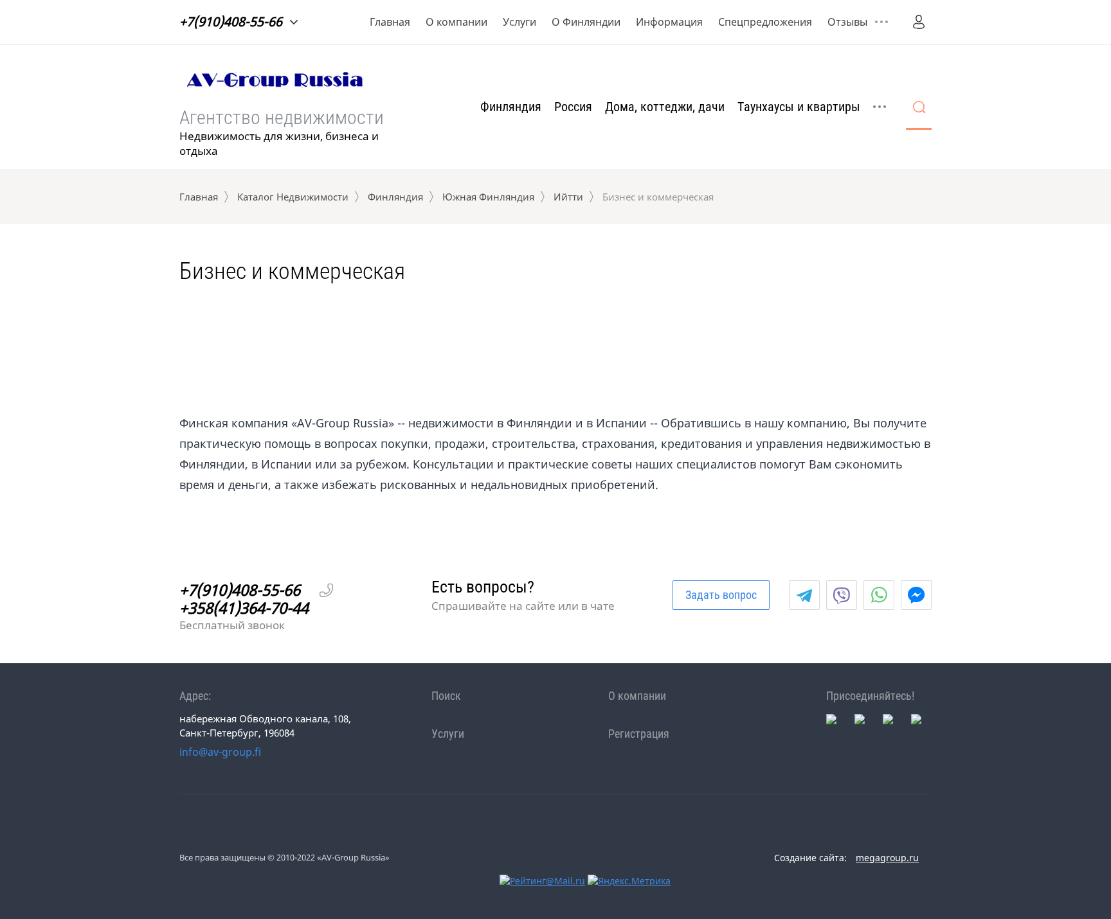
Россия (573, 106)
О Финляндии (586, 22)
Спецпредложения (765, 22)
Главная (390, 22)
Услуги (519, 22)
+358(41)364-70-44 (244, 608)
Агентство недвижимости (281, 117)
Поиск (446, 695)
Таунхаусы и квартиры (798, 106)
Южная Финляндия (488, 196)
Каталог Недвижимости (292, 196)
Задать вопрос (721, 595)
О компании (456, 22)
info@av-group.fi (220, 752)
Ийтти (568, 196)
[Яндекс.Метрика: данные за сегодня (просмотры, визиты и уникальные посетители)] (629, 881)
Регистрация (638, 733)
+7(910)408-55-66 (230, 21)
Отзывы (847, 22)
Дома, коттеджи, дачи (665, 106)
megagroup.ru (887, 858)
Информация (669, 22)
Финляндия (510, 106)
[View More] (881, 22)
